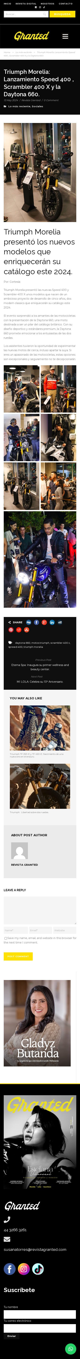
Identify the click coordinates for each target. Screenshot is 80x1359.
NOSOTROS (47, 4)
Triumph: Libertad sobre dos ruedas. (29, 812)
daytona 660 (22, 642)
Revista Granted (30, 100)
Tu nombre (11, 1307)
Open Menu (65, 36)
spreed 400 (15, 646)
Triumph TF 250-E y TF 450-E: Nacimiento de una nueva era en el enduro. (36, 755)
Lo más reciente (23, 52)
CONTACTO (66, 4)
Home (7, 52)
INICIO (7, 4)
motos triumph (40, 642)
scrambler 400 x (60, 642)
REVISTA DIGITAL (26, 4)
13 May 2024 (11, 100)
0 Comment (51, 100)
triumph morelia (33, 646)
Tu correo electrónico (17, 1320)
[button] (70, 1349)
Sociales (37, 106)
